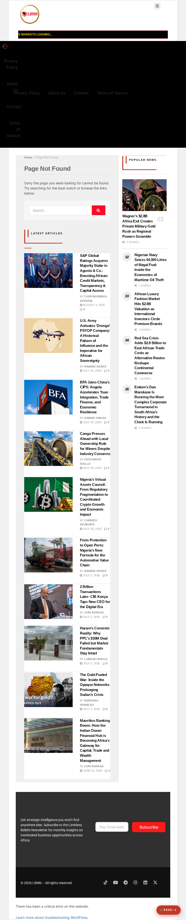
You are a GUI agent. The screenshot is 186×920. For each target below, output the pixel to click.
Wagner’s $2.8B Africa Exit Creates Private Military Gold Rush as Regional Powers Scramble (138, 226)
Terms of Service (13, 129)
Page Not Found (47, 157)
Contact (14, 106)
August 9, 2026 (93, 304)
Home (28, 157)
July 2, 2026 (91, 575)
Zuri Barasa (94, 612)
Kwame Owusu (95, 417)
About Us (12, 86)
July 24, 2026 (91, 370)
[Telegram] (125, 882)
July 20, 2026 (91, 528)
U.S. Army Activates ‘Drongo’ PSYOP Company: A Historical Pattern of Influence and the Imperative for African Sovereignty (95, 340)
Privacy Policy (11, 64)
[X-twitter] (155, 882)
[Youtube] (115, 882)
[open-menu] (157, 6)
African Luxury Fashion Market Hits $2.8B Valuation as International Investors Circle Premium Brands (148, 309)
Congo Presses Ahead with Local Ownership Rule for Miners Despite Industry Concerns (95, 444)
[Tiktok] (105, 882)
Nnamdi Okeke (95, 366)
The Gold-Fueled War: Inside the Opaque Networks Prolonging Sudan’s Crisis (94, 685)
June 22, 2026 (92, 770)
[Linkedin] (145, 882)
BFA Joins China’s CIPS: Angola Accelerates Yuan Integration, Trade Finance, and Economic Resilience (94, 397)
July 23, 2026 (91, 422)
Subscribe (149, 827)
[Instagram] (135, 882)
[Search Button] (98, 210)
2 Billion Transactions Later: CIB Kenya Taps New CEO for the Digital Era (95, 597)
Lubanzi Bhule (95, 659)
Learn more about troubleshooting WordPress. (52, 917)
